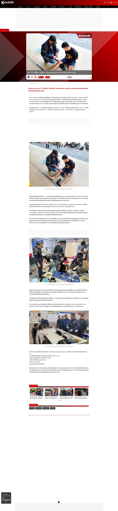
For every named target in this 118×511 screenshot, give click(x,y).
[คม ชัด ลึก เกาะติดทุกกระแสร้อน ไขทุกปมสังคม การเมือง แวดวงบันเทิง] (59, 3)
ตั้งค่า (6, 502)
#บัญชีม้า (53, 408)
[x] (108, 2)
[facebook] (105, 2)
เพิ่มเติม (3, 497)
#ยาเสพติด (38, 408)
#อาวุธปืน (32, 408)
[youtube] (111, 2)
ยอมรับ (6, 499)
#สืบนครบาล (46, 408)
